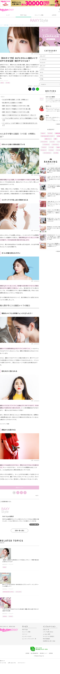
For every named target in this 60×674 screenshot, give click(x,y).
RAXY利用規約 (46, 638)
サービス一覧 (3, 662)
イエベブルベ (55, 144)
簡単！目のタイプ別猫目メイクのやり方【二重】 (16, 112)
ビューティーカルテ (26, 636)
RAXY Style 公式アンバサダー (8, 591)
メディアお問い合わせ (48, 631)
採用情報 (51, 653)
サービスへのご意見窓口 (48, 636)
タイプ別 (7, 82)
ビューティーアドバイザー (28, 638)
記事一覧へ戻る (19, 530)
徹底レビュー (48, 139)
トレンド (52, 141)
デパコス (51, 150)
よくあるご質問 (46, 634)
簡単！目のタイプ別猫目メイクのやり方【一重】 (16, 106)
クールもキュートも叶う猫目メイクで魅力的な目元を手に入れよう (19, 124)
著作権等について (43, 653)
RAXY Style (23, 15)
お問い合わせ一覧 (11, 662)
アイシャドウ (18, 591)
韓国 (55, 139)
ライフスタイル (47, 153)
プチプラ (44, 147)
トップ (7, 15)
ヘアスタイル (46, 144)
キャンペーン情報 (39, 15)
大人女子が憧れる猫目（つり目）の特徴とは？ (15, 99)
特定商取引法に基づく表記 (49, 641)
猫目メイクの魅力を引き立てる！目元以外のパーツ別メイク (19, 115)
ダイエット (43, 150)
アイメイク (6, 80)
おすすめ (4, 616)
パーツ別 (51, 147)
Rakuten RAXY (7, 10)
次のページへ (19, 487)
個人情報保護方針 (34, 653)
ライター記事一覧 (34, 524)
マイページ (24, 634)
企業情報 (27, 653)
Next (37, 495)
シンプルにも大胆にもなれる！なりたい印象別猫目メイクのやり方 (19, 119)
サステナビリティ (21, 662)
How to (2, 82)
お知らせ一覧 (46, 629)
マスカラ (10, 616)
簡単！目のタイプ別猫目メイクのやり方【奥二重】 (16, 109)
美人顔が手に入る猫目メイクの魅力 (12, 103)
